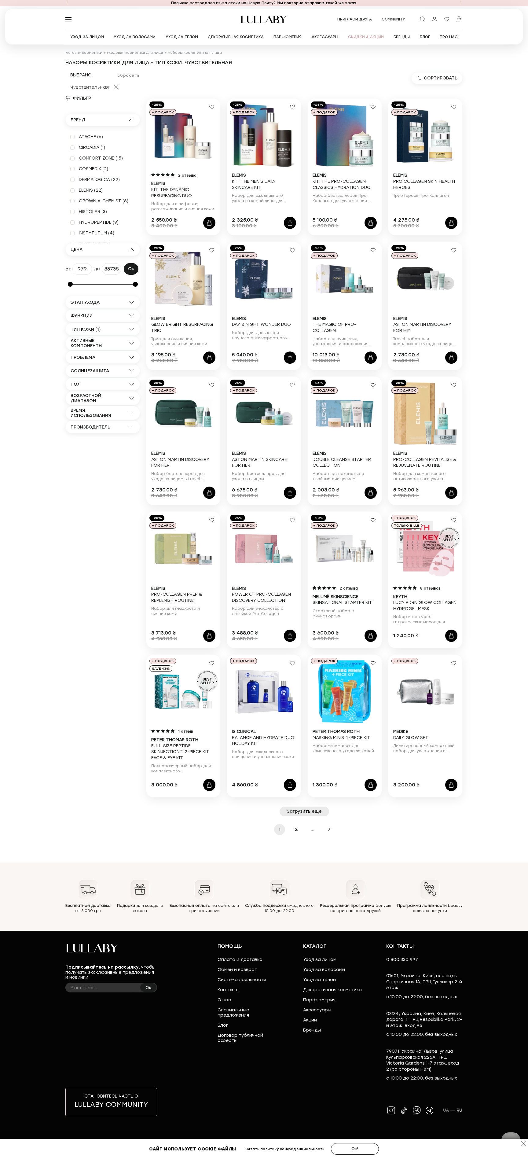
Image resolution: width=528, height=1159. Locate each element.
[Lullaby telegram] (430, 1110)
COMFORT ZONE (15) (101, 158)
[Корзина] (459, 19)
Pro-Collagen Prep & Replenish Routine (176, 594)
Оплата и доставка (240, 959)
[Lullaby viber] (417, 1110)
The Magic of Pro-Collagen (334, 324)
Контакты (229, 989)
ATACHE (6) (91, 136)
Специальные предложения (233, 1012)
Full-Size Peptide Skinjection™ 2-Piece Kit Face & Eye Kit (180, 748)
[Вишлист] (447, 19)
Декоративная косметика (332, 989)
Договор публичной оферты (240, 1038)
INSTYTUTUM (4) (96, 233)
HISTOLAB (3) (93, 211)
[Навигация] (67, 3)
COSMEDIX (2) (93, 168)
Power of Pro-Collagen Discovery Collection (261, 594)
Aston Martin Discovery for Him (422, 324)
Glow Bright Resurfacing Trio (182, 324)
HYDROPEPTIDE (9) (99, 222)
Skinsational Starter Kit (342, 599)
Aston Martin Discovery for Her (180, 459)
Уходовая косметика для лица (135, 53)
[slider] (70, 284)
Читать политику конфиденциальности (285, 1149)
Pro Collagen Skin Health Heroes (424, 181)
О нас (224, 1000)
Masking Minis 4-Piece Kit (341, 734)
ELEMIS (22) (91, 190)
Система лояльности (242, 979)
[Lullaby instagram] (391, 1110)
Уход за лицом (319, 959)
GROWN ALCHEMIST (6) (103, 201)
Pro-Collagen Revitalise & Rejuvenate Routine (424, 459)
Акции (310, 1020)
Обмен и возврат (237, 969)
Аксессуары (317, 1010)
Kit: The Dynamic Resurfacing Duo (171, 189)
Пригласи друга (354, 19)
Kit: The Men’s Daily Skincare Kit (254, 181)
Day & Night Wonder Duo (261, 321)
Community (393, 19)
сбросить (128, 75)
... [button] (312, 829)
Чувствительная (89, 87)
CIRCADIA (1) (92, 147)
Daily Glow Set (410, 734)
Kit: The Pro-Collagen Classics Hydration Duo (342, 181)
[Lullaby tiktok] (404, 1110)
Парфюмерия (319, 1000)
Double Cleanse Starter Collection (342, 459)
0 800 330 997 (402, 959)
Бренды (312, 1030)
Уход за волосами (324, 969)
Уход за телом (319, 979)
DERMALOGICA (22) (99, 179)
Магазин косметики (83, 53)
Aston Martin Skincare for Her (259, 459)
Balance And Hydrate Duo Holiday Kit (263, 737)
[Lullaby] (264, 19)
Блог (223, 1025)
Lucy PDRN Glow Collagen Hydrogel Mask (425, 602)
